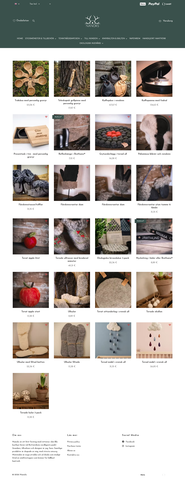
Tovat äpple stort (30, 312)
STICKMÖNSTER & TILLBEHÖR (39, 39)
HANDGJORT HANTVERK (154, 39)
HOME (20, 39)
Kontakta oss (73, 455)
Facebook (130, 442)
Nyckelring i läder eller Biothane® (154, 258)
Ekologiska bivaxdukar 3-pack (113, 258)
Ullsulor (72, 312)
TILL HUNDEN (91, 39)
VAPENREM (134, 39)
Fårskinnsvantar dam (72, 205)
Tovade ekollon (154, 312)
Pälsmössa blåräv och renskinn (154, 154)
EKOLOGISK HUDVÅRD (90, 43)
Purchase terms (74, 446)
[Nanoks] (92, 21)
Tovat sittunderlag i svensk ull (113, 312)
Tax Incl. (34, 4)
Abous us (71, 451)
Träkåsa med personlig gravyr (31, 100)
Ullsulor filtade (72, 362)
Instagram (130, 446)
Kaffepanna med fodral (154, 100)
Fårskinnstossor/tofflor (31, 205)
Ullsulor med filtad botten (31, 362)
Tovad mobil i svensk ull (113, 362)
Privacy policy (73, 442)
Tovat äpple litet (31, 258)
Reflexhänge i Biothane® (72, 154)
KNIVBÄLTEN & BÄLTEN (113, 39)
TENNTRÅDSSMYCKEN (69, 39)
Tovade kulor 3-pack (30, 413)
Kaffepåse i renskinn (113, 100)
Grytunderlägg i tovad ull (113, 154)
